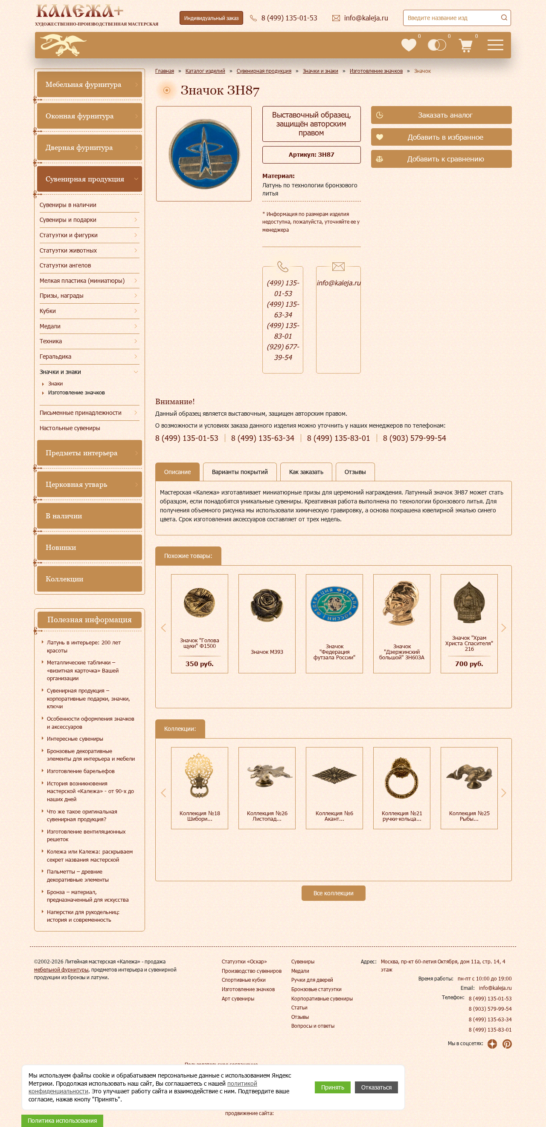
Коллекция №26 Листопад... (267, 816)
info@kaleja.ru (338, 283)
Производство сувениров (252, 971)
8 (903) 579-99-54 (490, 1009)
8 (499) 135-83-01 (490, 1029)
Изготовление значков (76, 392)
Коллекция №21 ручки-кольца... (402, 816)
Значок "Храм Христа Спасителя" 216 (469, 643)
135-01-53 (186, 438)
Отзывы (300, 1017)
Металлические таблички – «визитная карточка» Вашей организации (83, 670)
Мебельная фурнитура (84, 84)
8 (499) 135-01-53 (490, 998)
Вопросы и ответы (312, 1026)
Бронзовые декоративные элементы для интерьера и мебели (91, 755)
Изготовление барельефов (81, 771)
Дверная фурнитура (79, 147)
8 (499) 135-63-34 (490, 1019)
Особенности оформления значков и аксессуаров (90, 722)
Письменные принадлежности (81, 412)
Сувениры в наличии (68, 204)
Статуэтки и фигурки (69, 235)
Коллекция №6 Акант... (334, 816)
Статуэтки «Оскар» (244, 961)
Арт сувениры (238, 998)
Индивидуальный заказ (211, 18)
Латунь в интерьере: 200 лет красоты (84, 646)
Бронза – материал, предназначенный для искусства (88, 895)
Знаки (55, 383)
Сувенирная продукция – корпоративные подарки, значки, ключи (88, 698)
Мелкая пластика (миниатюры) (82, 280)
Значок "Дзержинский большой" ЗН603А (401, 652)
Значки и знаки (60, 371)
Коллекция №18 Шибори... (200, 816)
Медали (50, 326)
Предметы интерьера (82, 452)
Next (503, 628)
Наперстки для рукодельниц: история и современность (83, 915)
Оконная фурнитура (80, 116)
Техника (51, 341)
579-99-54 (414, 438)
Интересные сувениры (75, 738)
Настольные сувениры (70, 427)
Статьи (299, 1007)
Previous (163, 628)
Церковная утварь (76, 484)
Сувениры (302, 961)
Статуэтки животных (68, 250)
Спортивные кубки (244, 980)
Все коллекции (334, 893)
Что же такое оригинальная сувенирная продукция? (82, 815)
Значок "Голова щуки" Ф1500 (199, 643)
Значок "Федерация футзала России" (334, 652)
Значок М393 (267, 651)
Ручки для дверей (312, 980)
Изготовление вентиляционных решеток (86, 835)
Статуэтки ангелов (65, 265)
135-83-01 (338, 438)
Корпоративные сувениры (322, 998)
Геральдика (55, 356)
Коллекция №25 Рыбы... (469, 816)
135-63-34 (262, 438)
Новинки (61, 547)
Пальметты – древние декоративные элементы (78, 875)
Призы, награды (62, 295)
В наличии (64, 516)
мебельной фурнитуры (61, 969)
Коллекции (64, 579)
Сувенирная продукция (85, 179)
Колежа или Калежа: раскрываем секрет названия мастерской (90, 855)
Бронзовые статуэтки (316, 989)
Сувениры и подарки (68, 219)
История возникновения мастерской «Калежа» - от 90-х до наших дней (90, 791)
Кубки (48, 310)
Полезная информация (89, 619)
